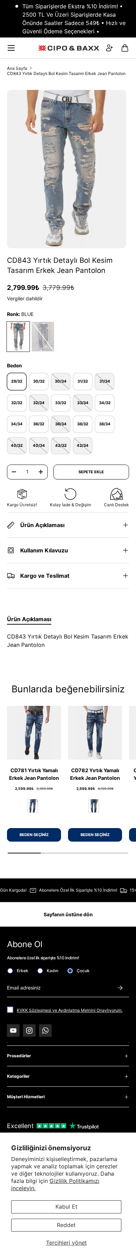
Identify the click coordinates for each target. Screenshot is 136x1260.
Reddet (66, 1224)
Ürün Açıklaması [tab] (29, 619)
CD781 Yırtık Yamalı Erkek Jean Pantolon (34, 774)
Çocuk (83, 970)
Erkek (22, 970)
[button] (125, 48)
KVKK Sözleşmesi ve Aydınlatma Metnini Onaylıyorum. (69, 1010)
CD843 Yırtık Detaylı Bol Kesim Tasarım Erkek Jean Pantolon (66, 73)
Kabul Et (66, 1206)
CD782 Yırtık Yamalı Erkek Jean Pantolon (95, 774)
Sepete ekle (91, 471)
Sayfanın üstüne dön (68, 914)
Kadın (52, 970)
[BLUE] (33, 806)
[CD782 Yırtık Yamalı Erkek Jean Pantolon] (95, 733)
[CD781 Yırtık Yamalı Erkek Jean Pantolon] (34, 733)
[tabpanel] (68, 640)
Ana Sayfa (17, 68)
